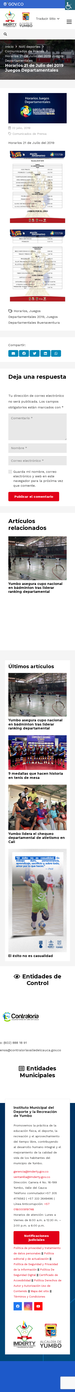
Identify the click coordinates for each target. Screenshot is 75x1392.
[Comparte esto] (24, 353)
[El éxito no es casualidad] (37, 852)
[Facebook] (18, 1306)
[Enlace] (13, 4)
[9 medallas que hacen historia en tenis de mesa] (37, 738)
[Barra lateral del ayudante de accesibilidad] (70, 5)
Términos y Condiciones (29, 1296)
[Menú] (69, 22)
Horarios (20, 311)
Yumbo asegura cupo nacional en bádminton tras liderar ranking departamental (35, 588)
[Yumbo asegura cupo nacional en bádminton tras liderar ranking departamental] (37, 539)
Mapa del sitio (40, 1291)
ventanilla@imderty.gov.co (32, 1177)
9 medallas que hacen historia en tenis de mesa (35, 775)
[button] (47, 19)
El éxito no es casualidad (30, 956)
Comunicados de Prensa (29, 133)
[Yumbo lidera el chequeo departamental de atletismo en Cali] (37, 787)
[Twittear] (35, 353)
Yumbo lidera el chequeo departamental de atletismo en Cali (36, 838)
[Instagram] (28, 1306)
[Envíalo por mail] (13, 353)
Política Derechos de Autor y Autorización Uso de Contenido (37, 1286)
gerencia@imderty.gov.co (31, 1171)
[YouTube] (38, 1306)
